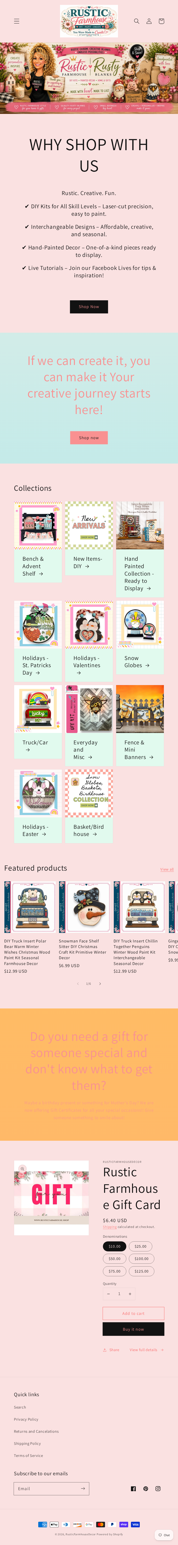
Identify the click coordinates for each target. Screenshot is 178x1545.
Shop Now (89, 306)
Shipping (110, 1226)
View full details (143, 1349)
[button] (17, 21)
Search (20, 1407)
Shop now (89, 437)
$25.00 (140, 1246)
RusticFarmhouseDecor (81, 1534)
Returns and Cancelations (36, 1431)
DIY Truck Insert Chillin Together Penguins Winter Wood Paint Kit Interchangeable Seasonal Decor (136, 952)
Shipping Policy (27, 1443)
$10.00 (115, 1246)
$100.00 (142, 1258)
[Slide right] (100, 984)
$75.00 (115, 1271)
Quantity (110, 1283)
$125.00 (142, 1271)
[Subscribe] (83, 1488)
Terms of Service (28, 1455)
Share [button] (114, 1349)
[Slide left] (78, 984)
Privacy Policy (26, 1419)
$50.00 (115, 1258)
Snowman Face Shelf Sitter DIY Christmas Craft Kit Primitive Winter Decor (82, 949)
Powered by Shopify (110, 1534)
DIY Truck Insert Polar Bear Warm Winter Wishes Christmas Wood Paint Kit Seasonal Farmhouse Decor (27, 952)
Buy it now (133, 1329)
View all (167, 869)
